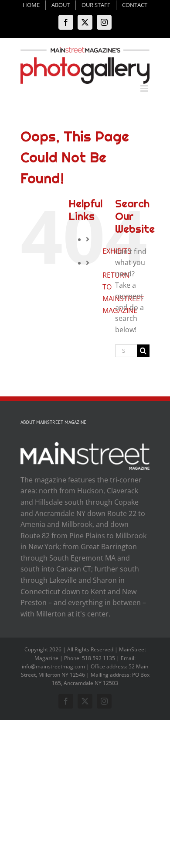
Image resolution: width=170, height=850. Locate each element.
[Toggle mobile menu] (145, 88)
